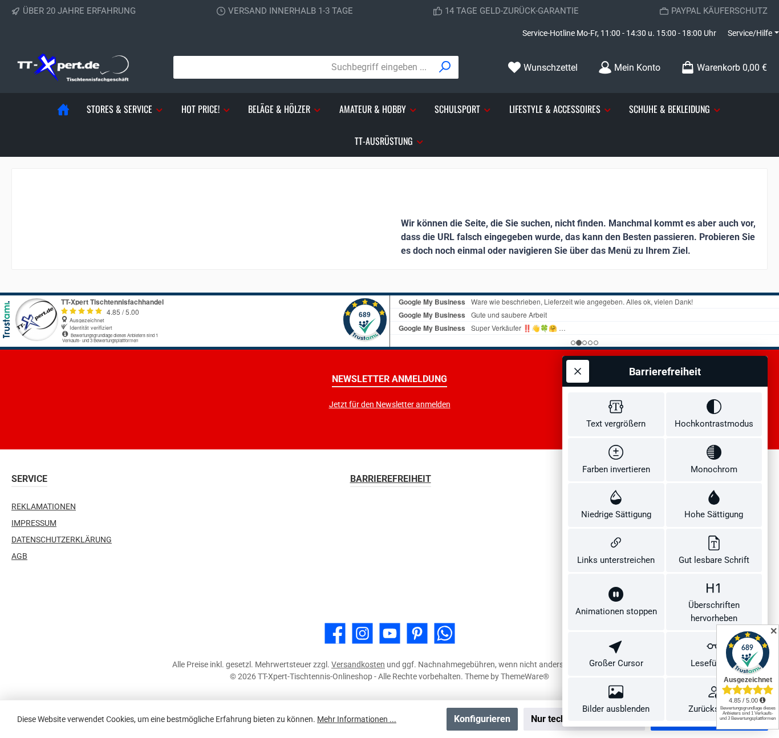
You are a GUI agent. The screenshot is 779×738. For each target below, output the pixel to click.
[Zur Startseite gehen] (74, 67)
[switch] (616, 414)
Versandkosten (358, 664)
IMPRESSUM (33, 523)
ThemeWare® (525, 676)
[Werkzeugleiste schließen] (577, 371)
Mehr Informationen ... (356, 719)
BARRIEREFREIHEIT (390, 478)
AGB (19, 556)
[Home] (63, 109)
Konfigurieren (482, 718)
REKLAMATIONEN (43, 506)
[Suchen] (445, 67)
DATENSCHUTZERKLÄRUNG (61, 539)
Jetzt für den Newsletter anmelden (390, 404)
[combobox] (302, 67)
